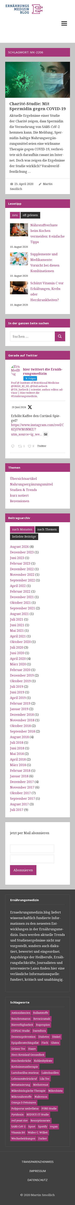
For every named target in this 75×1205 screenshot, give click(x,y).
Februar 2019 (20, 703)
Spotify (42, 1126)
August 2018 (19, 737)
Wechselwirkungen (23, 1138)
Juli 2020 (16, 647)
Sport (31, 1126)
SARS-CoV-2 (18, 1126)
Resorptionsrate (40, 1120)
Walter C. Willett (38, 1132)
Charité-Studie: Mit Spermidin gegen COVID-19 (37, 106)
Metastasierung (20, 1084)
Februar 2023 (20, 563)
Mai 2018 (17, 754)
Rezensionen (19, 501)
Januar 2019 (19, 709)
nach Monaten (22, 529)
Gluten (55, 1042)
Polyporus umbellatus (25, 1108)
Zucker (42, 1138)
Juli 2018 (16, 742)
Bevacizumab (41, 1018)
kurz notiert (19, 495)
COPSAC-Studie (20, 1030)
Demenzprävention (23, 1036)
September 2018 (22, 731)
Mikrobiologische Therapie (28, 1090)
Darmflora (39, 1030)
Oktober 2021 (20, 602)
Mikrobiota (55, 1090)
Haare (32, 1048)
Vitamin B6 (18, 1132)
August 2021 (19, 614)
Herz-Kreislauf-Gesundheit (27, 1054)
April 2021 (18, 636)
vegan (54, 1126)
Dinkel (56, 1036)
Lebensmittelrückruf (24, 1078)
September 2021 (22, 608)
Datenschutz (37, 1180)
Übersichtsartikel (23, 478)
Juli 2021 (16, 619)
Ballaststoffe (40, 1012)
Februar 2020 (20, 670)
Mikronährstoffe (21, 1096)
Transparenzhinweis (38, 1162)
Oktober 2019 (20, 681)
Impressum (37, 1171)
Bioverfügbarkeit (22, 1024)
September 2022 (22, 580)
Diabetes (43, 1036)
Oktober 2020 (20, 642)
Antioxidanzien (20, 1012)
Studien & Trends (23, 490)
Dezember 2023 (22, 552)
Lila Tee (44, 1078)
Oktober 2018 (20, 726)
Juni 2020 (17, 653)
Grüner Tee (18, 1048)
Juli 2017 (16, 810)
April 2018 (18, 759)
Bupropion (43, 1024)
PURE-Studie (49, 1108)
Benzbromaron (20, 1018)
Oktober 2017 (20, 793)
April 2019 (18, 698)
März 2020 (18, 664)
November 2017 (22, 787)
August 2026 (19, 546)
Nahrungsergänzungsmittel (31, 484)
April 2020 (18, 658)
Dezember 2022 (22, 569)
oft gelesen (30, 215)
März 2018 (18, 765)
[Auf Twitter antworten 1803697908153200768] (13, 446)
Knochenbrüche (21, 1060)
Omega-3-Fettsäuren (23, 1102)
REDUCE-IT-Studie (38, 1114)
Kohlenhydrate (43, 1060)
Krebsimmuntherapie (24, 1066)
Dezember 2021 (22, 597)
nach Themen (47, 529)
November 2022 (22, 574)
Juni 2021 (17, 625)
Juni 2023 (17, 558)
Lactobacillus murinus (25, 1072)
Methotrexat (40, 1084)
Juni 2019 (17, 692)
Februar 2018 (20, 770)
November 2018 (22, 720)
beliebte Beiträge (24, 536)
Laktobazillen (50, 1072)
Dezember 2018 (22, 714)
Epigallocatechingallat (25, 1042)
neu (15, 215)
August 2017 (19, 804)
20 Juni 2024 (19, 407)
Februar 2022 (20, 591)
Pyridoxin (17, 1114)
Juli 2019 (16, 686)
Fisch (45, 1042)
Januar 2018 (19, 776)
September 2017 (22, 798)
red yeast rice (19, 1120)
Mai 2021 (17, 630)
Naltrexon (41, 1096)
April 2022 (18, 586)
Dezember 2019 (22, 675)
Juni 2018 (17, 748)
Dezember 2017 (22, 782)
